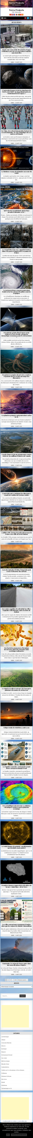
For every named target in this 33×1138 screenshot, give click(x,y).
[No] (31, 1130)
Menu (5, 18)
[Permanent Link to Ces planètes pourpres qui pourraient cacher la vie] (16, 402)
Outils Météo (5, 1067)
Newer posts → (22, 980)
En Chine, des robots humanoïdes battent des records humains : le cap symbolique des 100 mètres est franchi (16, 132)
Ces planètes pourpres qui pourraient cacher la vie (16, 416)
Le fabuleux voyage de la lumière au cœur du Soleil (16, 172)
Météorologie (17, 190)
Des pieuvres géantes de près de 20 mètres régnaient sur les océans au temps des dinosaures (16, 376)
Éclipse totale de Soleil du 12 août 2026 (16, 728)
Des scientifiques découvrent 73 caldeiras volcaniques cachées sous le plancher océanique (16, 807)
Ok (8, 1134)
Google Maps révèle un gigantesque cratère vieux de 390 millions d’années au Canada (16, 455)
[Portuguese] (20, 14)
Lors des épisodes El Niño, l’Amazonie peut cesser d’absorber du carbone (16, 570)
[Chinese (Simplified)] (10, 14)
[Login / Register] (28, 18)
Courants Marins (6, 1043)
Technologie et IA (17, 110)
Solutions (24, 312)
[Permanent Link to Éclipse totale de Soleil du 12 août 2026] (16, 714)
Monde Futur (5, 1064)
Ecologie (20, 668)
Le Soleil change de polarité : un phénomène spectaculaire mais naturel (17, 847)
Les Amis (4, 1058)
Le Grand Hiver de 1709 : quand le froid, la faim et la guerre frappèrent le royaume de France (16, 251)
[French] (15, 14)
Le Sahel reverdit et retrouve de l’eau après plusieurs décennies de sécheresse (16, 689)
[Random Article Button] (25, 18)
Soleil (17, 151)
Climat (13, 549)
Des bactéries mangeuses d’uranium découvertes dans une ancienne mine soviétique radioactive (16, 649)
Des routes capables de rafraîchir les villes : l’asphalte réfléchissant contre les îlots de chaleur (16, 610)
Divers (22, 354)
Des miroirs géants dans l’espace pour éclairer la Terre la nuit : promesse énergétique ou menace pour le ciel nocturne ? (16, 335)
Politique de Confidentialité (19, 1134)
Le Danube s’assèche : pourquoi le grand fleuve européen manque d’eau (16, 767)
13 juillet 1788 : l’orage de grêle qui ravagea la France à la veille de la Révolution (16, 533)
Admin (12, 62)
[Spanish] (22, 14)
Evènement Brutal (11, 29)
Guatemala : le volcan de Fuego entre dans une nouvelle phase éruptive (16, 964)
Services (4, 1079)
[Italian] (17, 14)
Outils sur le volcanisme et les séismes (12, 1070)
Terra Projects (16, 2)
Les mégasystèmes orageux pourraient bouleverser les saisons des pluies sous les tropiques (16, 291)
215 (16, 980)
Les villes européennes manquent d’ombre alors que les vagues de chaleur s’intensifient (16, 925)
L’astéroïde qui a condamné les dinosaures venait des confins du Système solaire (16, 494)
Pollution (16, 312)
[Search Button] (30, 18)
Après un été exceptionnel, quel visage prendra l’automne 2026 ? (16, 211)
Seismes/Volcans (23, 29)
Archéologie (14, 354)
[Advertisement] (15, 1016)
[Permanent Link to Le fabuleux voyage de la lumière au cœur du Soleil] (16, 158)
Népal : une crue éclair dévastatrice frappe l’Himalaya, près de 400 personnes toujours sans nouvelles (16, 51)
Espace (17, 69)
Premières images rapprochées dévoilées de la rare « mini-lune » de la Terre (16, 886)
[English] (13, 14)
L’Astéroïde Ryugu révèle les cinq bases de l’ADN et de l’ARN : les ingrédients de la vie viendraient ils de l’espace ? (16, 91)
